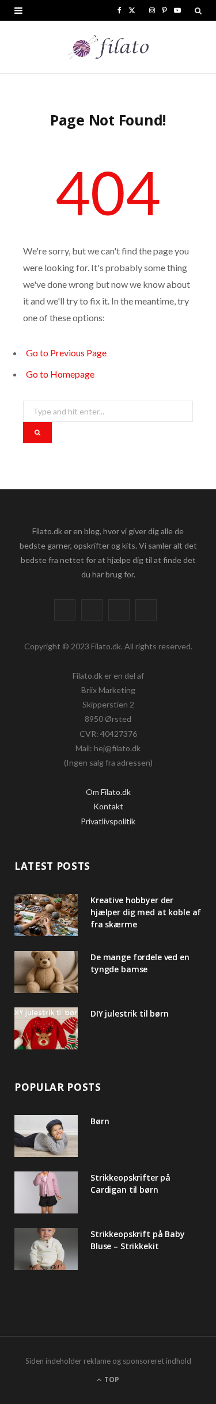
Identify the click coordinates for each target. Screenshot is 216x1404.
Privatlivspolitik (108, 821)
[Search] (198, 10)
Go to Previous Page (66, 352)
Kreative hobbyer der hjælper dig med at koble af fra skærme (145, 912)
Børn (99, 1121)
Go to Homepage (60, 373)
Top (111, 1379)
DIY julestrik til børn (129, 1013)
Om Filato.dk (108, 792)
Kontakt (108, 806)
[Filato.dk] (108, 47)
